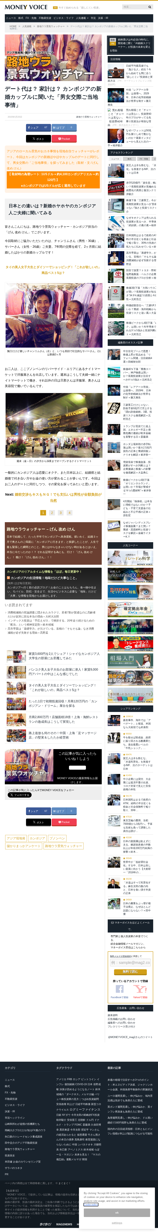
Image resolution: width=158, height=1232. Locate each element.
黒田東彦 (65, 1129)
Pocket (65, 138)
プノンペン (57, 838)
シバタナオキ (85, 1144)
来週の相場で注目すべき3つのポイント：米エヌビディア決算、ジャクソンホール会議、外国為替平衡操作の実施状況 (130, 1084)
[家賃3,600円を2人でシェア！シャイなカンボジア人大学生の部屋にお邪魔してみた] (16, 656)
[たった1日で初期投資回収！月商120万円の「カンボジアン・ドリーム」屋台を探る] (16, 704)
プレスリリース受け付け (121, 1026)
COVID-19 (81, 1084)
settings (117, 1222)
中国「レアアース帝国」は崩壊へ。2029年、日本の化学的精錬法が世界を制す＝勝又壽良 (129, 97)
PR (6, 1174)
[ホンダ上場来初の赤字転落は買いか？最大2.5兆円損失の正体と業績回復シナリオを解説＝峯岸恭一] (114, 447)
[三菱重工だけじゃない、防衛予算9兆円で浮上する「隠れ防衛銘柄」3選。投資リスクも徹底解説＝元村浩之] (114, 408)
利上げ (71, 1104)
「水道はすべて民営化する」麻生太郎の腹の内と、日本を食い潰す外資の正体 (137, 888)
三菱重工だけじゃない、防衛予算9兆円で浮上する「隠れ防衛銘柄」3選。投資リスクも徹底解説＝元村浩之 (137, 411)
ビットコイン (88, 1079)
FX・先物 (31, 18)
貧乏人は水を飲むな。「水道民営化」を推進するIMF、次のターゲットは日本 (138, 763)
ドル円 (90, 1119)
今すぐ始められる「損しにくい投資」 (80, 7)
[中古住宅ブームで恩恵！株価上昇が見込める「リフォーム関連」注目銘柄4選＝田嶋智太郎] (114, 354)
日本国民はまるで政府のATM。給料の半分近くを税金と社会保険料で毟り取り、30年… (137, 805)
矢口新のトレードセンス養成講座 (23, 1136)
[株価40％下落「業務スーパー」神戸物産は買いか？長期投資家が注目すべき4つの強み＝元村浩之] (114, 372)
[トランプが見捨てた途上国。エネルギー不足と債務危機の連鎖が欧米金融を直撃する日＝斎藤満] (114, 429)
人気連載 (81, 18)
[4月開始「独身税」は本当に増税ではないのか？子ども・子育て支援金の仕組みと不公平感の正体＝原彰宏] (114, 504)
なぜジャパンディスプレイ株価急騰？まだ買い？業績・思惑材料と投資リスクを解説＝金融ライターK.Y (137, 529)
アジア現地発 (16, 838)
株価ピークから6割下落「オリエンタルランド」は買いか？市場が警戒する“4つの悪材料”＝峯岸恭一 (137, 486)
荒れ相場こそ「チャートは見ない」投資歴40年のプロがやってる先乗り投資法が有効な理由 (129, 117)
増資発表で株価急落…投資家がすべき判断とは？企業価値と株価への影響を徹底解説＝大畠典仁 (137, 467)
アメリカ (61, 1079)
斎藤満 (86, 1124)
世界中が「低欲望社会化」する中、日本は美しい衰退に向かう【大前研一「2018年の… (137, 867)
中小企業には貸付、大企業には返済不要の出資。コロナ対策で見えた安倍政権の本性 (137, 784)
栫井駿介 (61, 1119)
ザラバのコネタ (13, 1168)
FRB (69, 1079)
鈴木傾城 (89, 1149)
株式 (20, 18)
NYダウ (66, 1114)
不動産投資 (45, 18)
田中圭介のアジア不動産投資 (21, 1142)
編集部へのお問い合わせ (121, 1022)
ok (116, 1212)
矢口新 (63, 1149)
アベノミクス (75, 1149)
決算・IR (103, 18)
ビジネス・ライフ (64, 18)
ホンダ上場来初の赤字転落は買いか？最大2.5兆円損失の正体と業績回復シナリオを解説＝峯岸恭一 (137, 449)
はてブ (60, 127)
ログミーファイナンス (85, 1109)
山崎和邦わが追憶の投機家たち (22, 1123)
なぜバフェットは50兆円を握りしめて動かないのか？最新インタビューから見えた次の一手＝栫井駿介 (129, 138)
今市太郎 (75, 1129)
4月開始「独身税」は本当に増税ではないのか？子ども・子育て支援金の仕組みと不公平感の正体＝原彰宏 (137, 508)
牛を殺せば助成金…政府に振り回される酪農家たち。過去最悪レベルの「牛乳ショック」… (137, 742)
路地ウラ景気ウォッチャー (89, 117)
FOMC (78, 1124)
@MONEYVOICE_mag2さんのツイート (130, 1037)
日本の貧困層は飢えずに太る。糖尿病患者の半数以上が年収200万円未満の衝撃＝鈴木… (137, 846)
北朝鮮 (81, 1119)
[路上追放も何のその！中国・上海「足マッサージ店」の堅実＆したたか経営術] (16, 735)
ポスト (39, 139)
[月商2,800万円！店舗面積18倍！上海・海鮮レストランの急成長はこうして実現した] (16, 719)
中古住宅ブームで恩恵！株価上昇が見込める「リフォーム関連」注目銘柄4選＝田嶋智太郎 (137, 356)
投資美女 (10, 1155)
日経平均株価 (82, 1104)
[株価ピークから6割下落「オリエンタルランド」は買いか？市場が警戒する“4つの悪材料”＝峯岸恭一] (114, 483)
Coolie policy (91, 1204)
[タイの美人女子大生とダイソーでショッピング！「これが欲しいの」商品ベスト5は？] (16, 688)
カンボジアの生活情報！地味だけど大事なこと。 (45, 578)
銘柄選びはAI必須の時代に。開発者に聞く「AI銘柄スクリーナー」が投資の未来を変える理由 (130, 45)
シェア (34, 127)
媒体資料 (113, 1015)
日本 (89, 1084)
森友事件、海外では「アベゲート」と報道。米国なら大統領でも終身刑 (137, 723)
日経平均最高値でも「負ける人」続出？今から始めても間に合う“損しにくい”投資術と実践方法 (130, 73)
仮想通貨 (82, 1134)
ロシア (76, 1079)
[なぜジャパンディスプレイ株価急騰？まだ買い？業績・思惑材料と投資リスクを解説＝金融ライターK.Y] (114, 525)
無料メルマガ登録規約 (120, 956)
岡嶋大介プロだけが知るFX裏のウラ (25, 1130)
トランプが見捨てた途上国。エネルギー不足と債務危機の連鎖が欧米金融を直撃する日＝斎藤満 (137, 431)
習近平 (85, 1129)
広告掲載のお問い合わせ (121, 1019)
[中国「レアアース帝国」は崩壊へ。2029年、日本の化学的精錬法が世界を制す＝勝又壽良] (114, 390)
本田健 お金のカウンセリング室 (23, 1161)
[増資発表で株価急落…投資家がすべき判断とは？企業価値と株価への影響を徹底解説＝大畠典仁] (114, 465)
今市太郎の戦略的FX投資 (85, 1114)
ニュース (11, 18)
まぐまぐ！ (64, 1183)
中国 (74, 1144)
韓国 (84, 1159)
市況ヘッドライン (15, 1117)
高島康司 (80, 1139)
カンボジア (37, 838)
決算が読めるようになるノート (77, 1089)
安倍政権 (61, 1104)
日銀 (58, 1114)
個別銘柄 (70, 1084)
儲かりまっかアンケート (24, 846)
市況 (93, 18)
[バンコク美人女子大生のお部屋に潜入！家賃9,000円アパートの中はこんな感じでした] (16, 672)
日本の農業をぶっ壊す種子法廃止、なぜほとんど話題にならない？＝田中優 (137, 908)
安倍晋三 (72, 1119)
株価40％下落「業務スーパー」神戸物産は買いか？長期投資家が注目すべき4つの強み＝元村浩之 (137, 374)
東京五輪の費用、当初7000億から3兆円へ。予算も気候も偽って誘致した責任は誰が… (137, 825)
